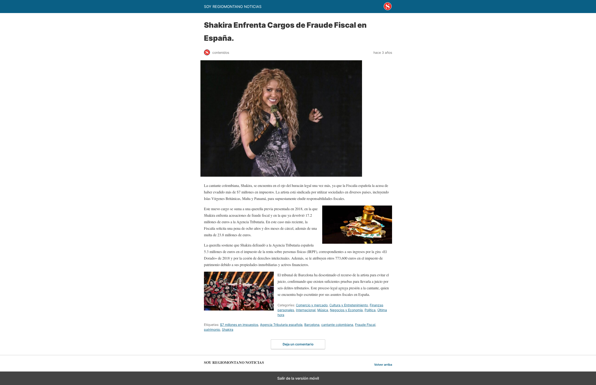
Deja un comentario (298, 344)
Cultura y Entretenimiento (348, 305)
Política (370, 310)
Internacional (305, 310)
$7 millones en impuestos (239, 325)
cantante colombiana (337, 325)
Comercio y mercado (312, 305)
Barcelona (311, 325)
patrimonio (212, 329)
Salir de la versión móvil (298, 378)
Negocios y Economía (346, 310)
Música (322, 310)
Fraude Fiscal (365, 325)
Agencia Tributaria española (281, 325)
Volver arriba (383, 364)
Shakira (227, 329)
